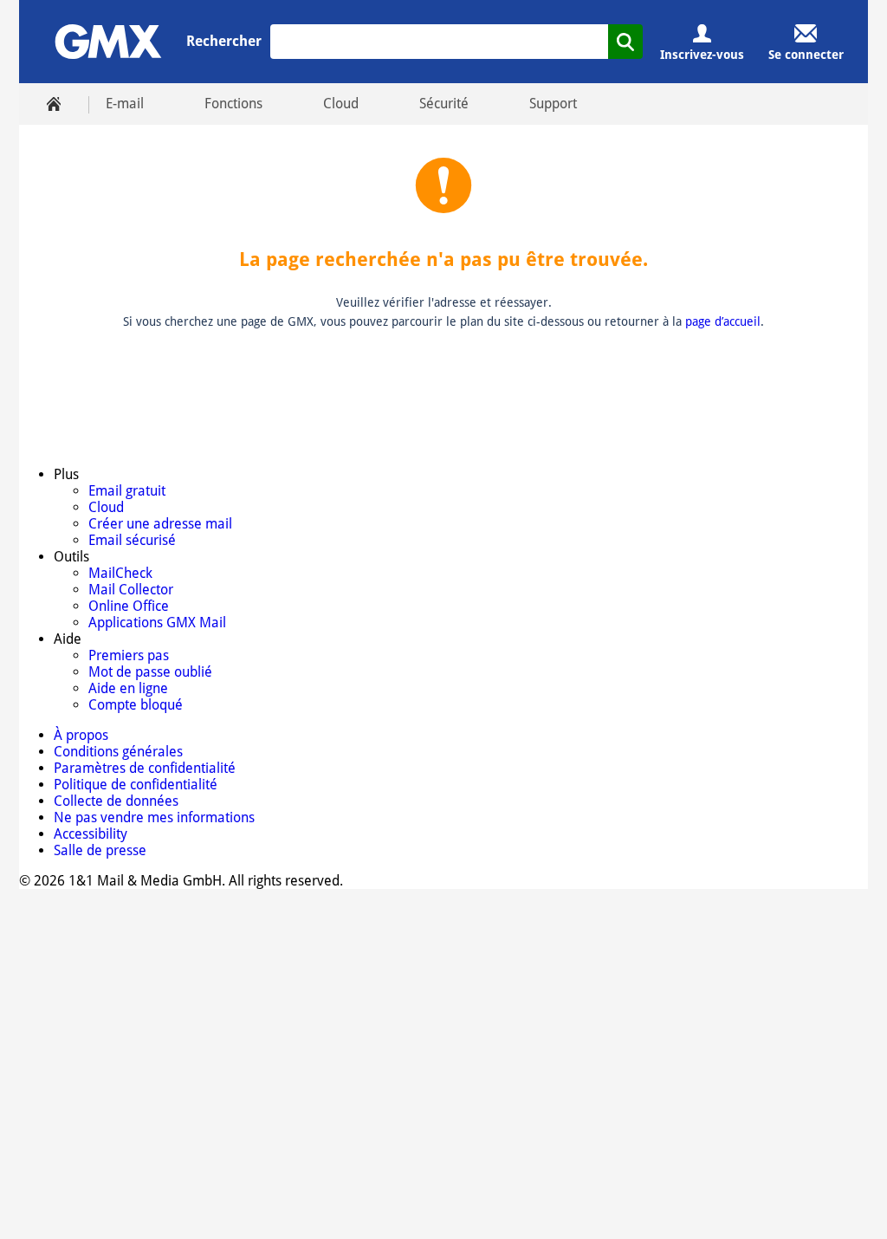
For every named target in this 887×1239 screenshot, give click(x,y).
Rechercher (224, 41)
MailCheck (120, 573)
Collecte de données (116, 801)
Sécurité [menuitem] (444, 103)
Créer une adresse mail (160, 524)
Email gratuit (126, 491)
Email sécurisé (132, 540)
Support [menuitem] (553, 103)
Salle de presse (100, 850)
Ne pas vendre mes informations (154, 817)
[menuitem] (53, 104)
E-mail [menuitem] (125, 103)
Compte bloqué (135, 705)
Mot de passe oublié (150, 672)
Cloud (106, 507)
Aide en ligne (128, 688)
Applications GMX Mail (157, 622)
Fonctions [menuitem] (233, 103)
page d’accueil (723, 321)
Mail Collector (130, 589)
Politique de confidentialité (135, 784)
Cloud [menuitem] (341, 103)
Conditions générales (118, 751)
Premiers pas (128, 655)
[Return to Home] (108, 41)
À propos (81, 735)
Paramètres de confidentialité (145, 768)
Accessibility (90, 834)
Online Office (128, 606)
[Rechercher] (625, 41)
